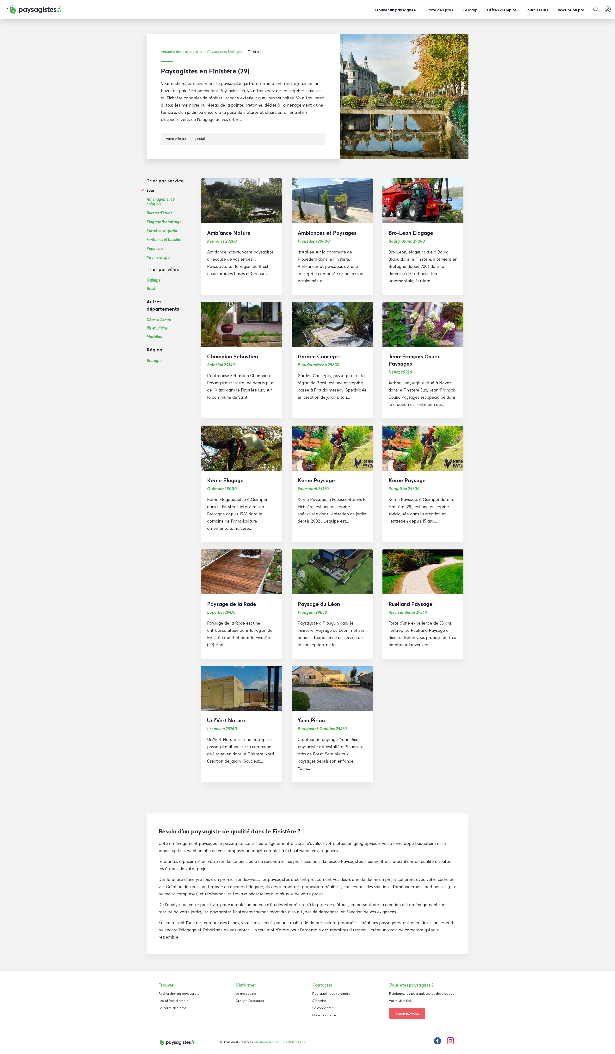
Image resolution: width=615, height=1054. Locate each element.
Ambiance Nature (229, 232)
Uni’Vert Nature (226, 720)
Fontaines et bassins (164, 239)
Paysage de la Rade (231, 604)
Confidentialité (294, 1042)
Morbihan (155, 336)
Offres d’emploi (501, 9)
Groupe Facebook (249, 1001)
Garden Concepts (319, 356)
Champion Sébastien (232, 356)
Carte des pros (439, 9)
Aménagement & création (161, 201)
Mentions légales (266, 1042)
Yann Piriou (311, 720)
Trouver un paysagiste (395, 9)
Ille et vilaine (157, 328)
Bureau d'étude (159, 213)
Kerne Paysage (316, 480)
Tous (150, 190)
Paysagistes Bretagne (225, 51)
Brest (151, 288)
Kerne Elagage (225, 480)
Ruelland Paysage (410, 604)
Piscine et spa (158, 257)
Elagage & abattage (164, 221)
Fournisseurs (536, 9)
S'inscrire (319, 1001)
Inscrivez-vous (407, 1013)
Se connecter (322, 1008)
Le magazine (245, 993)
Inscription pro (571, 9)
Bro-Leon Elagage (410, 232)
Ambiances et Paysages (327, 232)
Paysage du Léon (319, 604)
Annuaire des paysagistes (181, 51)
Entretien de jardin (162, 230)
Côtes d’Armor (159, 319)
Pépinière (155, 248)
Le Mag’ (470, 9)
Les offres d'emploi (174, 1001)
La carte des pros (173, 1008)
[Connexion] (608, 9)
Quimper (154, 280)
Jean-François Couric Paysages (414, 360)
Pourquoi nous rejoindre (331, 993)
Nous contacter (324, 1015)
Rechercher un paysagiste (179, 993)
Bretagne (154, 360)
